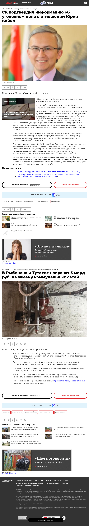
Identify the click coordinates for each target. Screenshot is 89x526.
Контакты (65, 483)
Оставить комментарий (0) (71, 185)
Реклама (49, 480)
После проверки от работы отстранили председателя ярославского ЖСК (24, 435)
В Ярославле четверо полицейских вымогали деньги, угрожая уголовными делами (26, 224)
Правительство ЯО (8, 82)
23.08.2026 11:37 (7, 269)
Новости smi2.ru (9, 263)
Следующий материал (45, 520)
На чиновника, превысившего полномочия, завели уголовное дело (48, 174)
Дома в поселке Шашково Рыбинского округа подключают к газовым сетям (24, 428)
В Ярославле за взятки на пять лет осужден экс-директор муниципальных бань (69, 224)
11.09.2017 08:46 (7, 9)
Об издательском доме (24, 480)
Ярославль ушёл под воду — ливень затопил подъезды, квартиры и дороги (69, 435)
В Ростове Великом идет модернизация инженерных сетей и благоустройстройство (26, 442)
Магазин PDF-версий (61, 480)
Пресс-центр (39, 480)
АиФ (15, 339)
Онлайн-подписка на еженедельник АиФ (30, 483)
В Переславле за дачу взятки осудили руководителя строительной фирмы (67, 218)
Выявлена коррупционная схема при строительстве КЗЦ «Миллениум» (49, 172)
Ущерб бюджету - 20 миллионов (22, 231)
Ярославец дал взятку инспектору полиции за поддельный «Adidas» (26, 218)
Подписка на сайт (53, 483)
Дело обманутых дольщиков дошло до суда (37, 176)
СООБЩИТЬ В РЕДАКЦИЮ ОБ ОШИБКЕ (28, 485)
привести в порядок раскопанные (69, 381)
